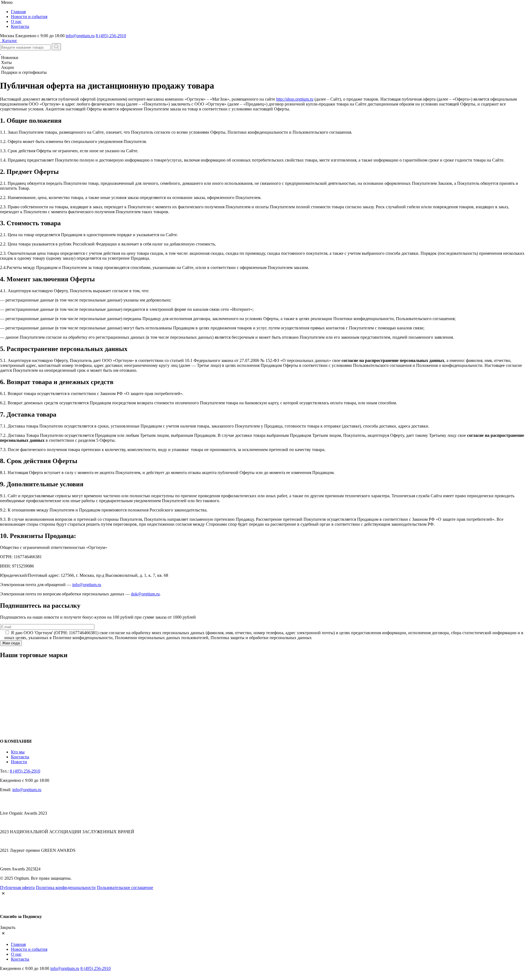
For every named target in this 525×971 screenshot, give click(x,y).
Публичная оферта (17, 887)
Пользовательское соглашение (125, 887)
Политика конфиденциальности (66, 887)
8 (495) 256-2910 (111, 35)
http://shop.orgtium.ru (294, 99)
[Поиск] (56, 46)
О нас (16, 21)
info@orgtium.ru (80, 35)
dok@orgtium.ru (145, 594)
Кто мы (18, 752)
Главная (18, 11)
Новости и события (29, 16)
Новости (19, 761)
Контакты (20, 26)
